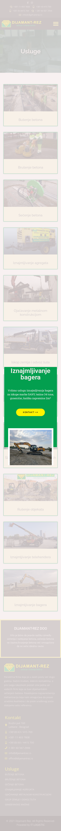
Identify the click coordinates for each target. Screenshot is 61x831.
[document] (30, 415)
